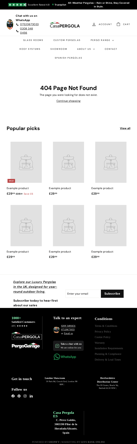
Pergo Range (101, 40)
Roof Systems (30, 49)
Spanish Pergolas (68, 57)
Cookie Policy (103, 337)
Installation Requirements (109, 348)
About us (84, 49)
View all (125, 128)
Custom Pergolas (67, 40)
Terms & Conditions (106, 325)
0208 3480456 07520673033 (68, 328)
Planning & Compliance (108, 354)
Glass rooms (33, 40)
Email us (68, 333)
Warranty (100, 342)
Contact (111, 49)
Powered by (45, 442)
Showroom (58, 49)
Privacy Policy (103, 331)
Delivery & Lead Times (108, 359)
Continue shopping (68, 101)
